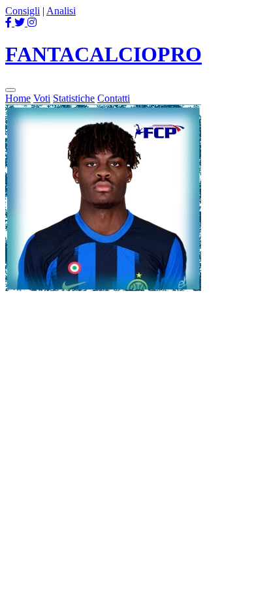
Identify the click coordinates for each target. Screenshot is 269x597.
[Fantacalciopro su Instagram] (32, 22)
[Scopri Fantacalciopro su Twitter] (20, 22)
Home (18, 98)
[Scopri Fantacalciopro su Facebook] (9, 22)
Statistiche (74, 98)
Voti (41, 98)
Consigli (22, 10)
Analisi (61, 10)
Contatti (113, 98)
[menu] (10, 90)
